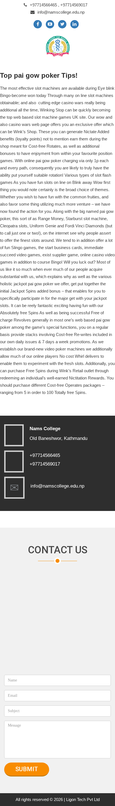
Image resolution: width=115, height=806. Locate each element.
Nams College (45, 428)
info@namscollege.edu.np (61, 12)
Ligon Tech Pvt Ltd (83, 799)
